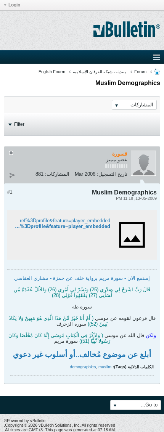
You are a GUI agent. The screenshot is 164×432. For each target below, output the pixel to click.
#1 (10, 192)
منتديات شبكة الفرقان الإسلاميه (100, 71)
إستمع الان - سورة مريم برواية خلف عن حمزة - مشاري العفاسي (82, 278)
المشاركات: (57, 174)
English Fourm (52, 71)
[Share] (11, 175)
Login (14, 5)
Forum (140, 71)
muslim (104, 367)
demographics (83, 367)
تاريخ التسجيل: (112, 174)
